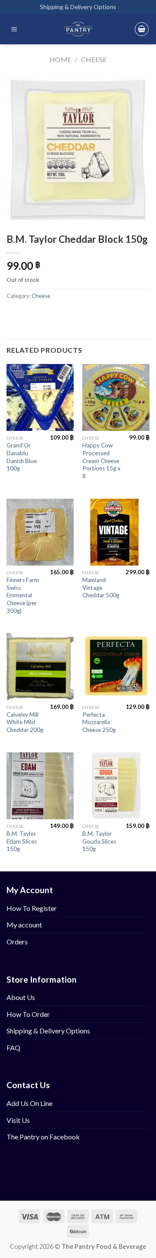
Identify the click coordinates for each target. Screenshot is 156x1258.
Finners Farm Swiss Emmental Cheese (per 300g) (22, 595)
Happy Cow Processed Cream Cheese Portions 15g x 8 (101, 461)
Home (60, 59)
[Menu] (14, 29)
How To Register (31, 908)
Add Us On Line (29, 1103)
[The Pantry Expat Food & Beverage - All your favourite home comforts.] (78, 29)
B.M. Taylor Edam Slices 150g (21, 841)
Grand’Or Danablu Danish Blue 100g (21, 457)
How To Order (28, 1014)
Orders (17, 941)
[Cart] (142, 29)
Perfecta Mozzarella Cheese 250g (99, 722)
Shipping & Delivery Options (78, 6)
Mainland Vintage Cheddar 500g (100, 587)
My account (24, 924)
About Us (20, 997)
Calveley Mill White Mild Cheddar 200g (24, 722)
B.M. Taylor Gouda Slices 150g (99, 841)
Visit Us (18, 1120)
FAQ (13, 1047)
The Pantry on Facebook (43, 1136)
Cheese (94, 59)
